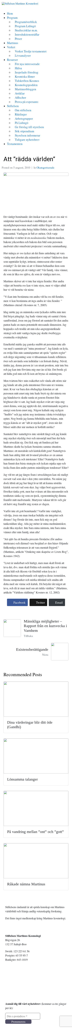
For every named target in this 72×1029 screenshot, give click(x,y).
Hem (10, 13)
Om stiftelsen (23, 110)
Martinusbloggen (25, 89)
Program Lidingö (25, 26)
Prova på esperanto (26, 102)
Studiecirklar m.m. (26, 30)
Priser (18, 39)
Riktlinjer (21, 114)
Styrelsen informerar (27, 135)
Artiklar (20, 93)
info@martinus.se (16, 972)
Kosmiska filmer (25, 76)
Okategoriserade (45, 167)
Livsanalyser (23, 55)
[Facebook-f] (11, 984)
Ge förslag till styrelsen (29, 127)
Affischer (20, 97)
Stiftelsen (13, 106)
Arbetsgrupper (24, 119)
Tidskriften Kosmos (27, 81)
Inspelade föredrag (26, 72)
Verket (11, 47)
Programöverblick (26, 22)
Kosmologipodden (26, 85)
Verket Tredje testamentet (30, 51)
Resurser (12, 60)
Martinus (12, 43)
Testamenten (15, 144)
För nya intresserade (27, 64)
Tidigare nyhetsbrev (27, 140)
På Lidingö (21, 123)
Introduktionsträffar (27, 34)
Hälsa (18, 68)
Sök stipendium (24, 131)
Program (12, 18)
